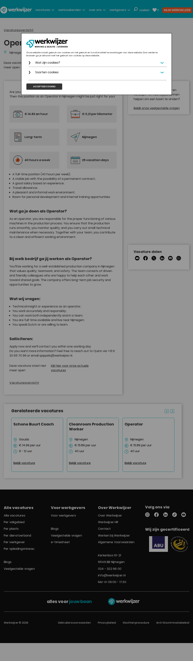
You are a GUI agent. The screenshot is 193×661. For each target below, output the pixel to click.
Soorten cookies (47, 72)
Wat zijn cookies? (47, 62)
